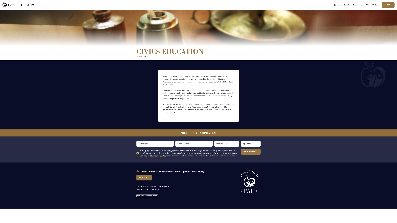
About (340, 5)
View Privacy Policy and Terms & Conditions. (152, 157)
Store (368, 5)
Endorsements (358, 5)
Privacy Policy (140, 189)
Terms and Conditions (152, 189)
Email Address (183, 143)
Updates (375, 5)
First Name (143, 143)
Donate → (388, 5)
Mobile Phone (222, 143)
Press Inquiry (198, 171)
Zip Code (247, 143)
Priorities (347, 5)
